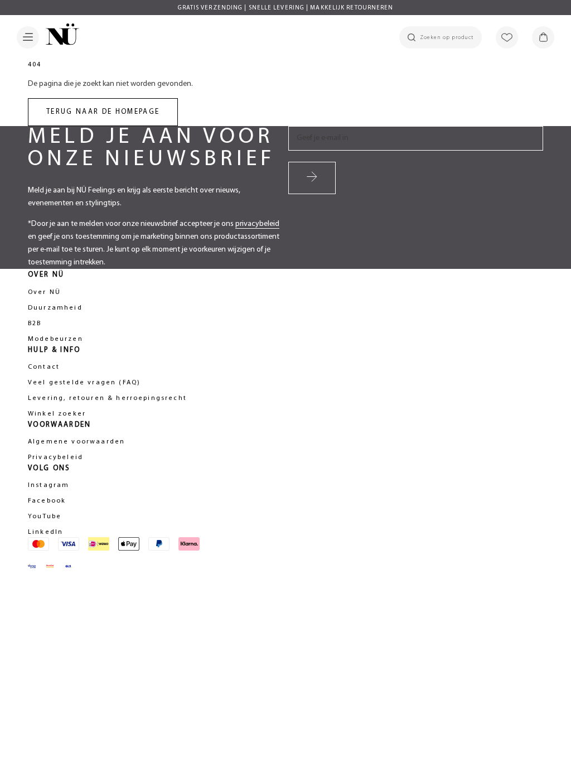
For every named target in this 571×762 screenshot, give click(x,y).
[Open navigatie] (28, 37)
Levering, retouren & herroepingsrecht (107, 398)
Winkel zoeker (57, 414)
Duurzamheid (55, 308)
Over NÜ (44, 292)
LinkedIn (45, 532)
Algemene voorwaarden (76, 441)
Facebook (47, 501)
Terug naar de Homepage (102, 111)
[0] (543, 37)
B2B (34, 323)
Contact (44, 367)
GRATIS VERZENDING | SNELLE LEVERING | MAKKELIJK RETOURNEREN (286, 8)
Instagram (48, 485)
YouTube (44, 516)
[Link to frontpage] (59, 36)
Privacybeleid (55, 457)
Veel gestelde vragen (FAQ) (84, 382)
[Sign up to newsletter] (312, 178)
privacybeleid (257, 224)
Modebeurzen (55, 339)
